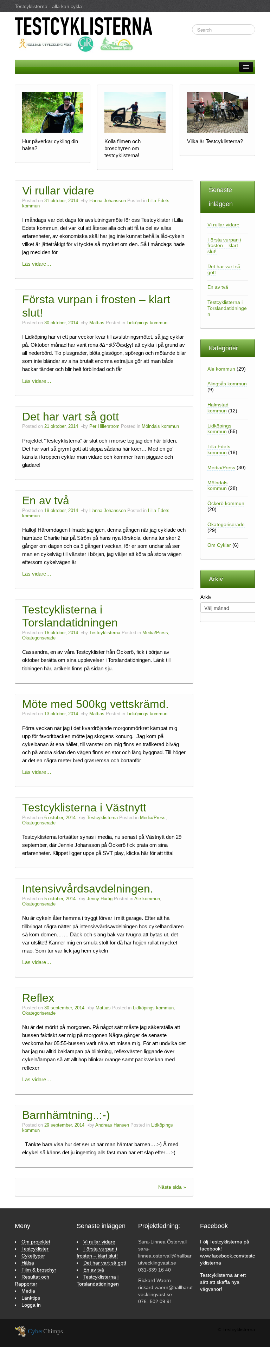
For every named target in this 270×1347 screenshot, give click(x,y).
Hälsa (27, 1263)
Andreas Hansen (112, 1125)
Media (28, 1291)
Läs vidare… (36, 264)
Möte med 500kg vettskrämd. (95, 704)
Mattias (96, 322)
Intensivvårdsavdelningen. (87, 888)
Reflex (38, 997)
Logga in (31, 1305)
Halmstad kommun (218, 407)
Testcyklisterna (104, 632)
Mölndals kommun (160, 426)
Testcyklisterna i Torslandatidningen (70, 616)
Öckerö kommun (225, 503)
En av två (45, 500)
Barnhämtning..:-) (66, 1115)
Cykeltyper (33, 1256)
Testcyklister (35, 1249)
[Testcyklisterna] (83, 34)
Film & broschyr (38, 1270)
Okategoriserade (39, 638)
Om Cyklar (219, 545)
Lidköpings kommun (147, 322)
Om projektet (35, 1242)
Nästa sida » (172, 1187)
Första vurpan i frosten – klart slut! (224, 245)
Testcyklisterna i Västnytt (84, 807)
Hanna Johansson (107, 200)
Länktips (30, 1298)
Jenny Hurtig (99, 898)
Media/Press (155, 632)
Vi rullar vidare (58, 190)
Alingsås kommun (227, 383)
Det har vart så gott (70, 416)
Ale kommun (147, 898)
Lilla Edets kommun (218, 449)
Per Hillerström (104, 426)
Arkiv (205, 597)
